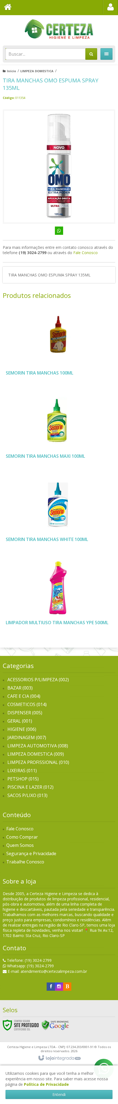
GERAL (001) (19, 721)
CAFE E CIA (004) (23, 696)
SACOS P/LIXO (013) (27, 795)
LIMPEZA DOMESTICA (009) (35, 754)
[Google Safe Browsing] (55, 1024)
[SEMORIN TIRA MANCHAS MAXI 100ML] (58, 430)
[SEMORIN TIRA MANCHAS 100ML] (58, 347)
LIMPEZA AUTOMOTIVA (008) (37, 746)
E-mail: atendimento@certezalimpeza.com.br (47, 971)
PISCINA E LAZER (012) (30, 787)
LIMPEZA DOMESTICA (37, 71)
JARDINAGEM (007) (26, 737)
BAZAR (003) (20, 688)
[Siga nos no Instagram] (59, 986)
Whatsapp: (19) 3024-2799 (30, 965)
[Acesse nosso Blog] (67, 986)
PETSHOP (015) (23, 779)
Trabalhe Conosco (25, 862)
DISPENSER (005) (24, 713)
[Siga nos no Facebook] (51, 986)
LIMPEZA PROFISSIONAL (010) (38, 762)
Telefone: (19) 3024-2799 (29, 960)
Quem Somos (20, 845)
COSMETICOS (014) (27, 704)
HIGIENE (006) (21, 729)
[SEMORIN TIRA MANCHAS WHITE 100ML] (58, 513)
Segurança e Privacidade (31, 853)
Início (11, 71)
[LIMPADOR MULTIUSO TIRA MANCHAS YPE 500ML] (58, 596)
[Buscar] (91, 54)
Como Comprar (22, 837)
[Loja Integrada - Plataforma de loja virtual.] (59, 1058)
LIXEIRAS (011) (22, 771)
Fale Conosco (85, 252)
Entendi (59, 1094)
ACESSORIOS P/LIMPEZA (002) (38, 680)
